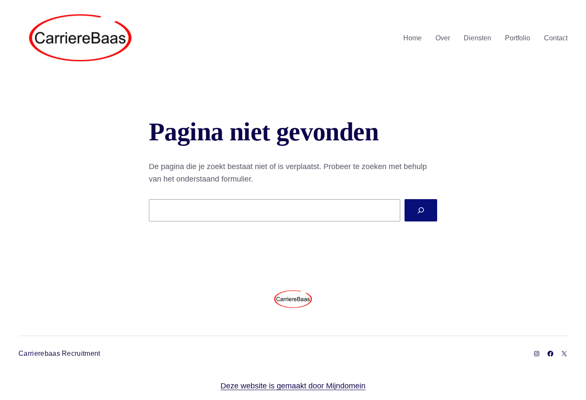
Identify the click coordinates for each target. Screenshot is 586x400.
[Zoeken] (421, 210)
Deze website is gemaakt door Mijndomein (293, 386)
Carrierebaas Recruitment (59, 353)
